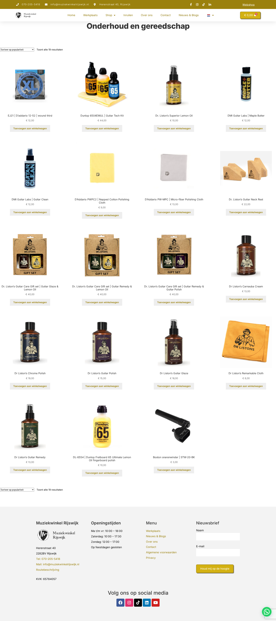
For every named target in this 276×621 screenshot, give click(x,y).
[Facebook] (120, 603)
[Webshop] (258, 4)
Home (71, 15)
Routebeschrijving (47, 569)
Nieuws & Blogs (189, 15)
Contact (166, 15)
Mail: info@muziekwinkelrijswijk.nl (57, 564)
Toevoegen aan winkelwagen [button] (30, 128)
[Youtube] (156, 603)
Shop (109, 15)
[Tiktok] (138, 603)
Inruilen (128, 15)
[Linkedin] (147, 603)
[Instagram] (129, 603)
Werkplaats (90, 15)
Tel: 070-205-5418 (48, 558)
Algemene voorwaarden (161, 552)
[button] (267, 612)
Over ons (147, 15)
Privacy (151, 557)
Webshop (248, 4)
